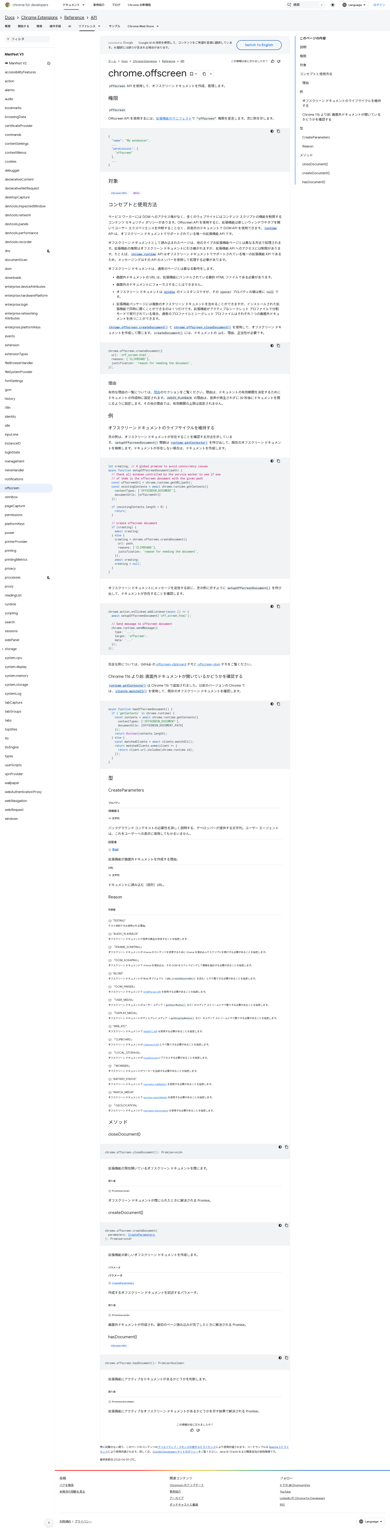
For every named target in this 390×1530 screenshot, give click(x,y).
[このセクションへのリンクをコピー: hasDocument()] (141, 1337)
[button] (26, 649)
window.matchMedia (155, 1097)
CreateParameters (123, 1282)
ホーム (112, 61)
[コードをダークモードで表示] (272, 131)
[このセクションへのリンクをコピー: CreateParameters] (148, 790)
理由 (157, 392)
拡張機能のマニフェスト (174, 119)
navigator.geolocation (155, 1110)
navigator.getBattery (155, 1084)
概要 (8, 26)
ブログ (116, 5)
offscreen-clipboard (171, 664)
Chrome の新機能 (139, 5)
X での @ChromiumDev (295, 1485)
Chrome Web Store (141, 26)
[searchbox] (27, 39)
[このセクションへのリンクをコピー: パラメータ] (124, 1266)
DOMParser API (152, 991)
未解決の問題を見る (72, 1491)
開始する (23, 26)
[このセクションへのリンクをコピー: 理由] (120, 383)
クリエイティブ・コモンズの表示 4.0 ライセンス (187, 1447)
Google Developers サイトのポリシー (175, 1451)
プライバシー (83, 1521)
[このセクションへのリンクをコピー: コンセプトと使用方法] (161, 205)
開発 (39, 26)
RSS (282, 1504)
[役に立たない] (279, 61)
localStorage (150, 1057)
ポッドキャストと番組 (184, 1504)
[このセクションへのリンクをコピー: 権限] (122, 98)
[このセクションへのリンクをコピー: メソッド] (132, 1122)
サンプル (114, 26)
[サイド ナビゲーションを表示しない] (49, 1523)
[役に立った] (273, 61)
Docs (10, 17)
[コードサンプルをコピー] (278, 131)
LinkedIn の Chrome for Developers (302, 1498)
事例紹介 (99, 5)
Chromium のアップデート (187, 1485)
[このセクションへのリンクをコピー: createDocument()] (147, 1213)
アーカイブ (177, 1498)
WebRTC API (150, 1031)
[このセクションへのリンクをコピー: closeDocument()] (145, 1134)
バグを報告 (67, 1485)
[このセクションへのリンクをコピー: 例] (117, 416)
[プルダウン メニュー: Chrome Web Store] (159, 26)
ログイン (379, 5)
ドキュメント (71, 5)
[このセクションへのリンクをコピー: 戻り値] (120, 1180)
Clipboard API (151, 1044)
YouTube (285, 1491)
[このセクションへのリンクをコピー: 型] (117, 778)
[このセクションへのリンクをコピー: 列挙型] (120, 909)
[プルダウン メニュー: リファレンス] (100, 26)
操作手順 (55, 26)
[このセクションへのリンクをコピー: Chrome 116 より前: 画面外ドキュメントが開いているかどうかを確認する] (247, 676)
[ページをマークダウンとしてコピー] (204, 73)
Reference (74, 17)
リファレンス (86, 26)
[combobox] (305, 5)
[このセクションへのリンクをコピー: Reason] (126, 897)
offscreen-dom (209, 664)
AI (69, 26)
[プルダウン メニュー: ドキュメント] (85, 4)
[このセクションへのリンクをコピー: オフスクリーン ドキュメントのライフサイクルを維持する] (218, 428)
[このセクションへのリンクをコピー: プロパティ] (124, 802)
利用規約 (65, 1521)
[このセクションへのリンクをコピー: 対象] (122, 181)
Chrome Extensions (39, 17)
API (94, 17)
